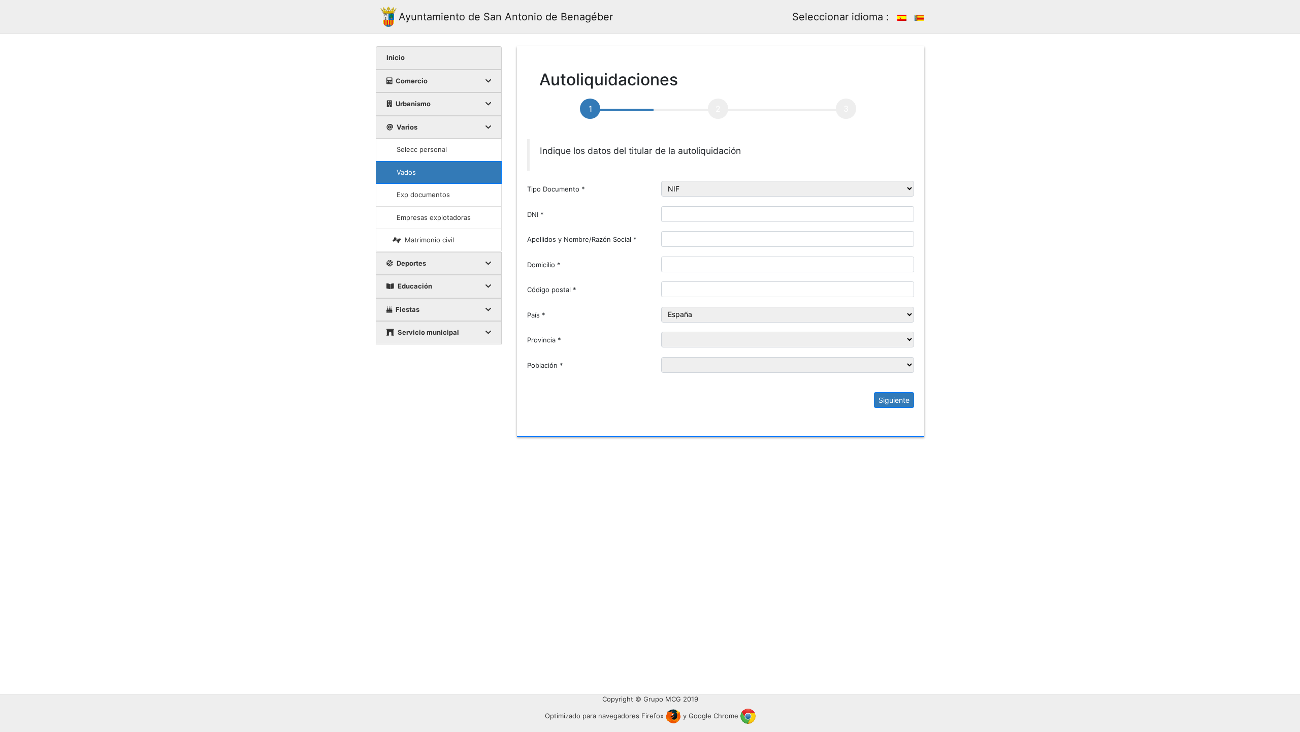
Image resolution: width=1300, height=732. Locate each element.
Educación (414, 286)
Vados (406, 172)
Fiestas (406, 309)
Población (545, 365)
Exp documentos (423, 194)
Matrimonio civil (429, 240)
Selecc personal (422, 149)
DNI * (535, 214)
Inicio (395, 57)
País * (536, 315)
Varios (406, 127)
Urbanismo (412, 104)
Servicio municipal (427, 332)
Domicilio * (544, 265)
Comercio (411, 81)
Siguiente (894, 400)
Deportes (410, 263)
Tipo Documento (556, 189)
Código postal (551, 289)
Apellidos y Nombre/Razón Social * (582, 239)
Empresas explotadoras (434, 217)
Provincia (544, 340)
